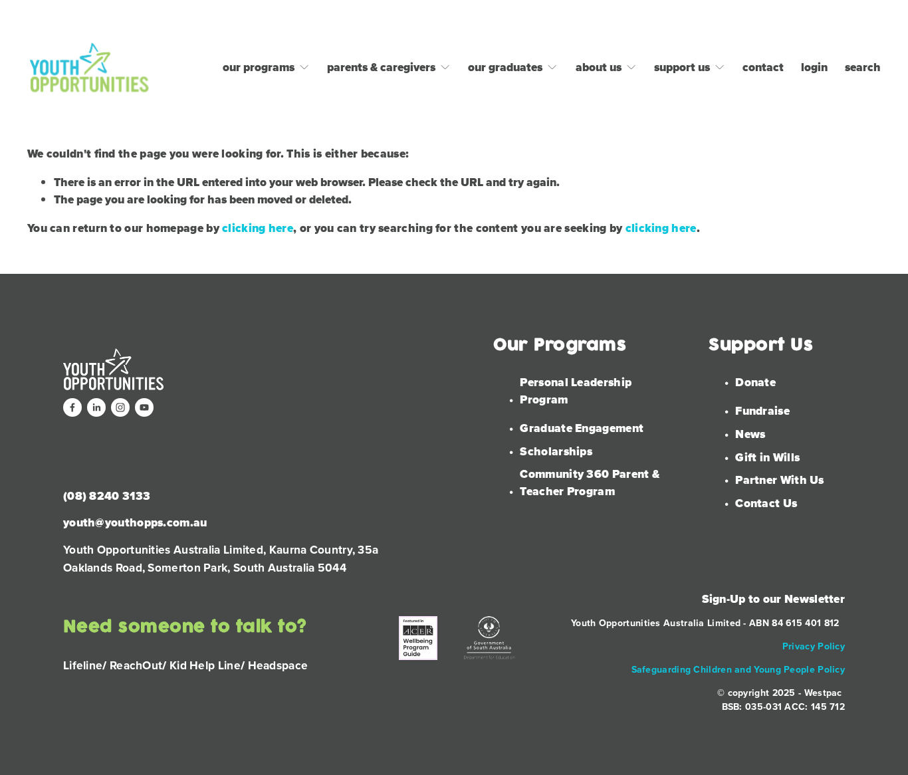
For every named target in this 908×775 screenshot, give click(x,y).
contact (763, 67)
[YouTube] (144, 407)
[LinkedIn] (96, 407)
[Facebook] (72, 407)
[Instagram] (120, 407)
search (863, 67)
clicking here (257, 228)
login (814, 67)
